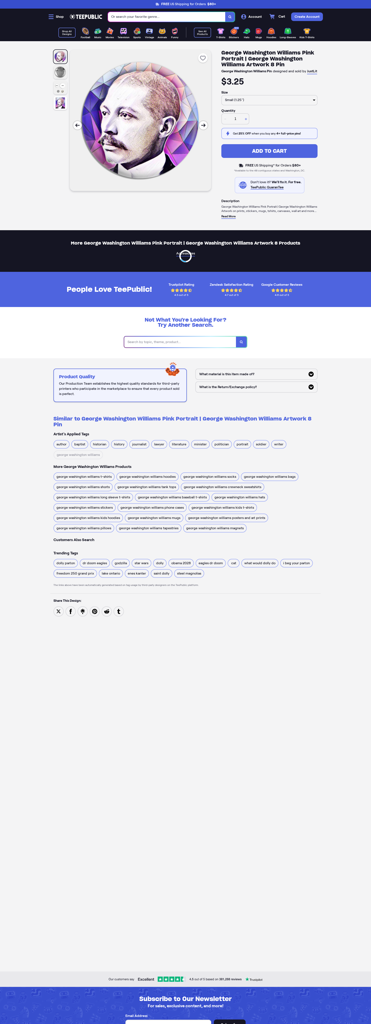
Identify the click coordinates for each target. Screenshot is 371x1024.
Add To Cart (269, 151)
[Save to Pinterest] (95, 611)
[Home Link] (86, 16)
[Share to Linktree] (83, 611)
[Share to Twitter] (58, 611)
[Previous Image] (77, 125)
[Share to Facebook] (70, 611)
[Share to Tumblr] (119, 611)
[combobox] (166, 17)
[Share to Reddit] (107, 611)
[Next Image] (203, 125)
